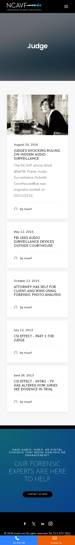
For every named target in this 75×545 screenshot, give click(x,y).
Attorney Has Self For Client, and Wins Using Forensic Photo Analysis (37, 291)
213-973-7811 (62, 533)
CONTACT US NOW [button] (37, 494)
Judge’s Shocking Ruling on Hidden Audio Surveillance (37, 154)
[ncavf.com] (25, 4)
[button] (66, 6)
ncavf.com (19, 533)
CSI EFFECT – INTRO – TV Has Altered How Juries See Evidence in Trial (36, 385)
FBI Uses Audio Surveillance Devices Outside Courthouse (34, 242)
